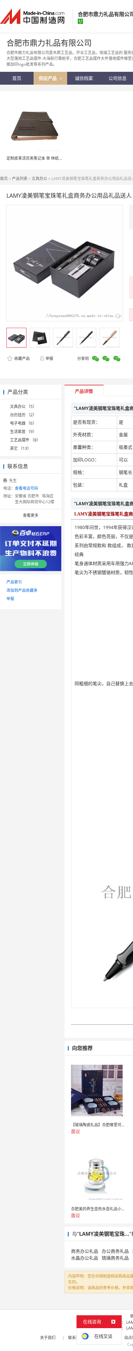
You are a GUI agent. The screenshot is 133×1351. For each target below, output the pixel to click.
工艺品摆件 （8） (25, 440)
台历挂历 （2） (23, 415)
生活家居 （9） (23, 431)
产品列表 (19, 178)
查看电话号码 (26, 488)
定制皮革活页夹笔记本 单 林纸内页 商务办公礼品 (48, 158)
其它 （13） (20, 448)
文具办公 (39, 178)
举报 (49, 358)
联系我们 (76, 1337)
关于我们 (48, 1337)
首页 (4, 178)
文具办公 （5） (23, 406)
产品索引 (14, 582)
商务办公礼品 (84, 1251)
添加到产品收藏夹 (21, 590)
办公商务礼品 (115, 1251)
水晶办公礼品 (84, 1258)
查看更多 (30, 515)
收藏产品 (21, 358)
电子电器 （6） (23, 423)
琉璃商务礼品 (115, 1258)
